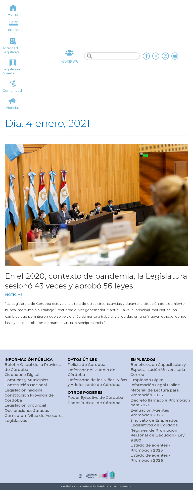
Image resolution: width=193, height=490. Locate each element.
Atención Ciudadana (69, 61)
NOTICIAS (14, 294)
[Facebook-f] (146, 56)
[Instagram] (165, 56)
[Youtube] (174, 56)
